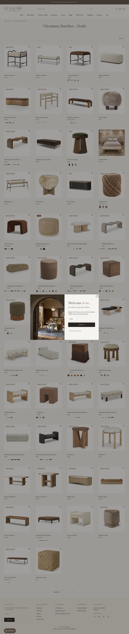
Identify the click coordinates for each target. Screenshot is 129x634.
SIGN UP (82, 324)
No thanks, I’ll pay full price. (75, 330)
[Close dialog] (97, 296)
